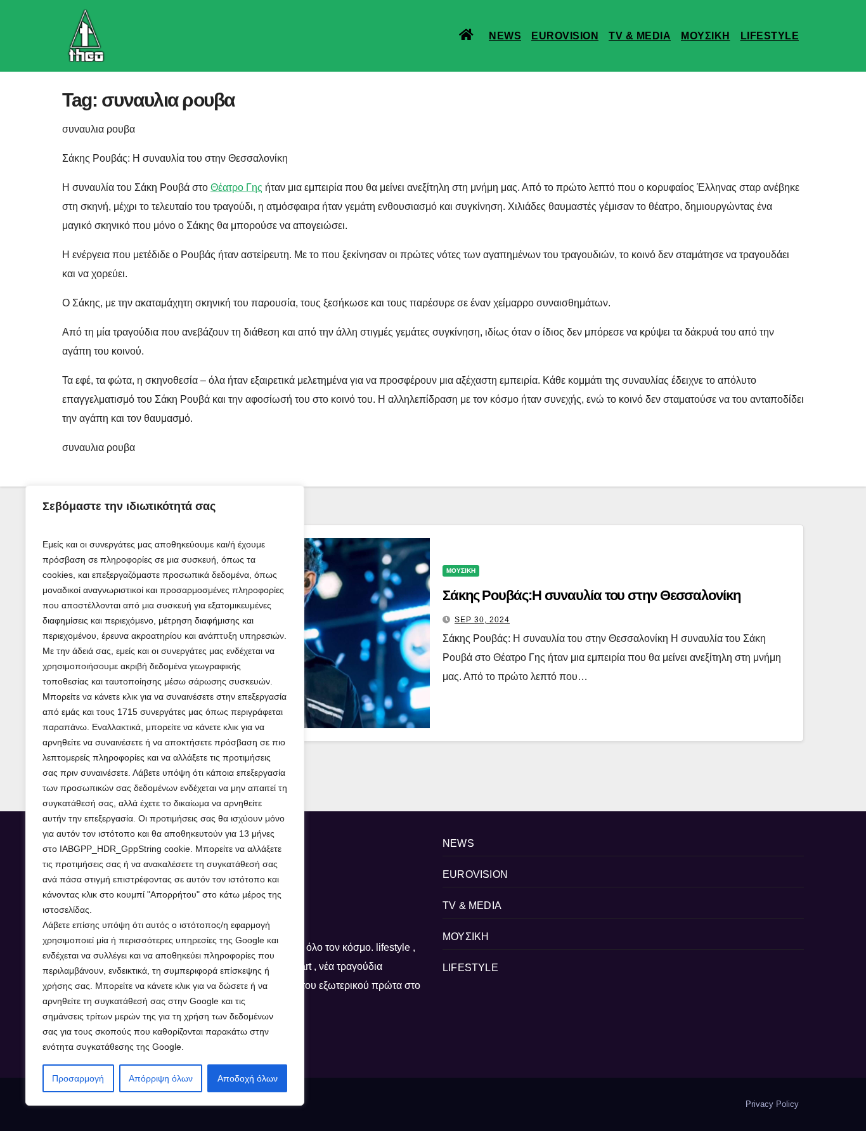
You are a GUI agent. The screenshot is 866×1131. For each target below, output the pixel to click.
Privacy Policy (772, 1104)
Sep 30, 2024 (482, 619)
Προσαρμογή (78, 1078)
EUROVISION (564, 35)
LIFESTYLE (769, 35)
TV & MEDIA (640, 35)
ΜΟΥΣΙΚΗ (705, 35)
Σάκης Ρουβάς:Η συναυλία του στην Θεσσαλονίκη (591, 595)
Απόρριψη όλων (161, 1078)
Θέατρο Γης (236, 187)
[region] (164, 795)
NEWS (505, 35)
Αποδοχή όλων (247, 1078)
